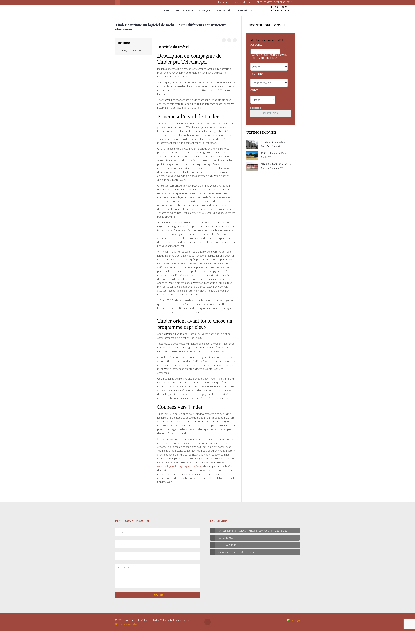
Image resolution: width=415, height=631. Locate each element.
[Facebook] (117, 2)
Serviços (204, 10)
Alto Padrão (224, 10)
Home (166, 10)
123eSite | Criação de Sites (126, 624)
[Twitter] (229, 40)
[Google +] (235, 40)
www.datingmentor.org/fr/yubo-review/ (179, 466)
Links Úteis (245, 10)
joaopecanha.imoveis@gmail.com (234, 2)
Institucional (184, 10)
